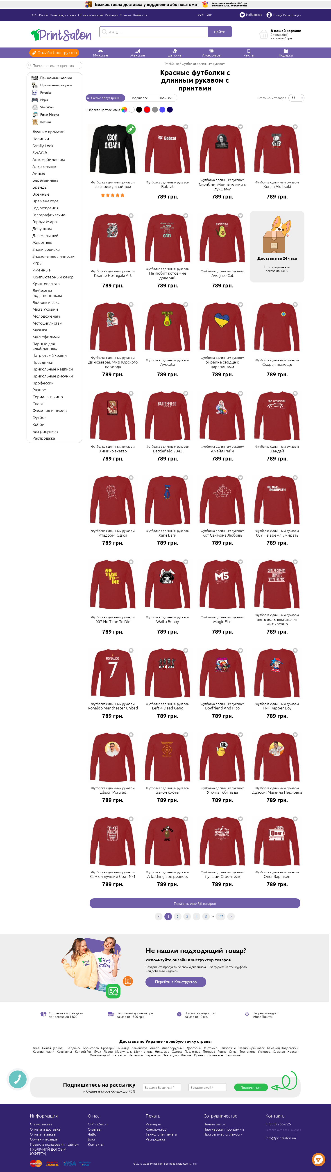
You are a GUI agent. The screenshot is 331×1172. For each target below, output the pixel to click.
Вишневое (215, 1055)
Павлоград (192, 1051)
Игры (37, 262)
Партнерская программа (224, 1129)
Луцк (97, 1051)
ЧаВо (92, 1133)
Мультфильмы (46, 336)
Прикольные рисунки (52, 375)
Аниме (38, 173)
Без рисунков (45, 431)
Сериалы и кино (47, 396)
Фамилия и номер (49, 410)
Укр (209, 15)
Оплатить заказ (42, 1133)
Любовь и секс (45, 302)
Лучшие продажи (48, 131)
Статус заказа (41, 1123)
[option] (124, 110)
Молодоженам (46, 315)
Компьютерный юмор (53, 276)
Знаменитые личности (53, 256)
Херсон (293, 1051)
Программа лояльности (223, 1133)
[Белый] (132, 110)
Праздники (42, 362)
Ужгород (264, 1051)
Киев (36, 1048)
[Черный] (139, 110)
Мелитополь (143, 1051)
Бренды (39, 187)
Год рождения (45, 207)
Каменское (139, 1048)
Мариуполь (123, 1051)
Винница (123, 1048)
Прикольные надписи (52, 368)
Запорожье (228, 1048)
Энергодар (171, 1055)
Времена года (45, 200)
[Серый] (155, 110)
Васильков (233, 1055)
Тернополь (247, 1051)
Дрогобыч (194, 1048)
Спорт (38, 403)
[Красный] (147, 109)
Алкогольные (44, 166)
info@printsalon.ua (280, 1138)
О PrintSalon (39, 15)
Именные (41, 269)
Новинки (40, 138)
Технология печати (161, 1133)
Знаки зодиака (46, 249)
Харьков (279, 1051)
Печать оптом (215, 1123)
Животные (42, 242)
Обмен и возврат (90, 15)
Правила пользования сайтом (54, 1144)
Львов (108, 1051)
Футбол (39, 417)
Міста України (45, 309)
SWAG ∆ (39, 152)
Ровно (222, 1051)
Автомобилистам (48, 159)
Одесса (177, 1051)
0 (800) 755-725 (278, 1124)
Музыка (39, 329)
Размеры (111, 15)
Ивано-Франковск (251, 1048)
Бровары (107, 1048)
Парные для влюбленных (44, 346)
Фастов (186, 1055)
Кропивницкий (43, 1051)
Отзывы (125, 15)
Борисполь (91, 1048)
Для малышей (45, 235)
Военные (41, 193)
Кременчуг (65, 1051)
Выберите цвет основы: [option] (103, 109)
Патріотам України (49, 355)
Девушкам (42, 228)
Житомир (210, 1048)
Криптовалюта (46, 283)
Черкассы (119, 1055)
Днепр (154, 1048)
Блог (91, 1138)
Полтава (209, 1051)
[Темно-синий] (170, 110)
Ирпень (199, 1055)
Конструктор (156, 1129)
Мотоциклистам (47, 322)
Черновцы (153, 1055)
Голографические (48, 214)
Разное (39, 389)
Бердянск (73, 1048)
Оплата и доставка (63, 15)
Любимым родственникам (47, 293)
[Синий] (162, 110)
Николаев (162, 1051)
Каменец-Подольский (282, 1048)
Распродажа (43, 437)
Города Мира (44, 221)
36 (293, 97)
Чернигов (136, 1055)
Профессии (43, 382)
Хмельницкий (100, 1055)
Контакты (140, 15)
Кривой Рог (83, 1051)
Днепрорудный (173, 1048)
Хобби (38, 424)
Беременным (45, 180)
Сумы (233, 1051)
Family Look (42, 145)
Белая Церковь (53, 1048)
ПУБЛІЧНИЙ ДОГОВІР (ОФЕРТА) (48, 1151)
